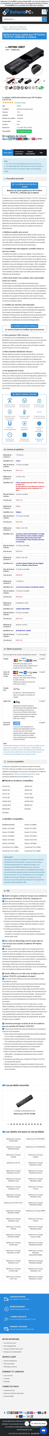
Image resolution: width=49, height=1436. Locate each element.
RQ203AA (27, 809)
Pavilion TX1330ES (8, 832)
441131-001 (6, 794)
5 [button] (20, 1124)
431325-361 (6, 786)
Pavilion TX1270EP (30, 828)
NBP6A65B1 (6, 809)
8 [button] (29, 1124)
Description (8, 153)
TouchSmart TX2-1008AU (10, 847)
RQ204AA (5, 812)
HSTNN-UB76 (28, 801)
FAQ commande (9, 1364)
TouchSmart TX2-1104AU (10, 851)
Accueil (4, 27)
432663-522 (28, 790)
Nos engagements (10, 1346)
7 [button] (26, 1124)
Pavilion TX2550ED (30, 843)
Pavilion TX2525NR (8, 843)
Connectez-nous (9, 1390)
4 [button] (17, 1124)
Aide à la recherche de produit (25, 774)
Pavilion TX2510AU (8, 840)
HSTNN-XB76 (6, 805)
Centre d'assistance (10, 1361)
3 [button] (14, 1124)
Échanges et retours (10, 1367)
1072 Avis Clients (20, 102)
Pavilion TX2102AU (30, 836)
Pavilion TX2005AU (8, 836)
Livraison (7, 1378)
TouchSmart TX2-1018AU (32, 847)
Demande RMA (9, 1396)
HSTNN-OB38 (28, 797)
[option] (24, 61)
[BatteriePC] (17, 11)
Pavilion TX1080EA (30, 825)
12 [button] (40, 1124)
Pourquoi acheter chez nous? (13, 1349)
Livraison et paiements (19, 153)
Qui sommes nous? (10, 1343)
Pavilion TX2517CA (30, 840)
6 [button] (23, 1124)
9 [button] (32, 1124)
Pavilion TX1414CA (30, 832)
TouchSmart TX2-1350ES (32, 851)
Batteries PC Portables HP (17, 27)
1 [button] (8, 1124)
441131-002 (28, 794)
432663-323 (28, 786)
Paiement (7, 1381)
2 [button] (11, 1124)
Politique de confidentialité (12, 1352)
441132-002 (6, 797)
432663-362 (6, 790)
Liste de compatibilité (30, 153)
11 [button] (38, 1124)
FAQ (41, 153)
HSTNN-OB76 (6, 801)
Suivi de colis (8, 1375)
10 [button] (35, 1124)
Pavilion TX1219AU (8, 828)
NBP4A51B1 (28, 805)
